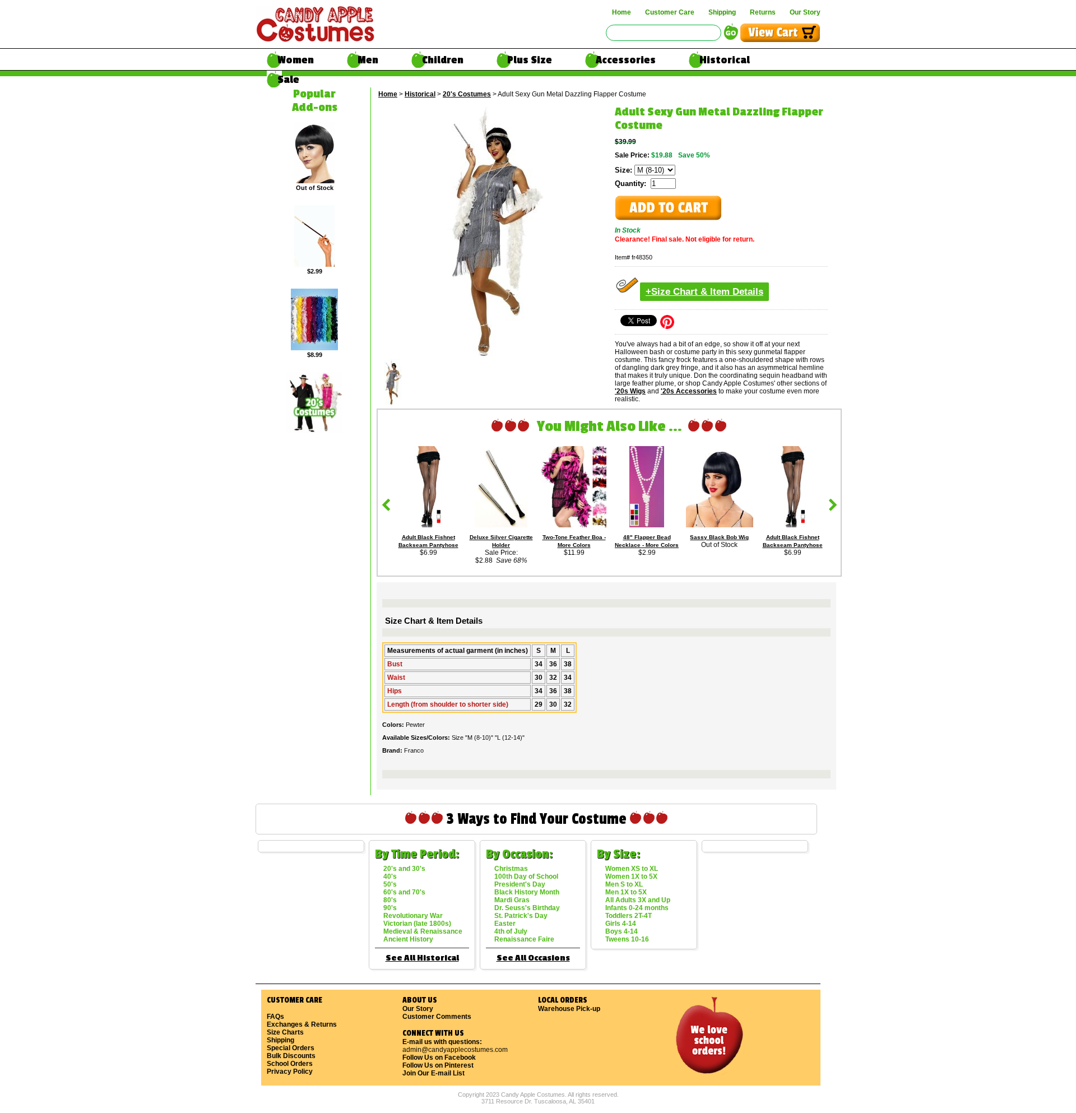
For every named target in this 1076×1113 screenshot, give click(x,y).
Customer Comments (436, 1017)
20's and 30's (404, 869)
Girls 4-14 (620, 924)
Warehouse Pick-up (569, 1009)
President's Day (519, 884)
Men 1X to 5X (626, 892)
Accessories (626, 60)
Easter (505, 924)
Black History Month (526, 892)
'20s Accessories (689, 391)
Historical (724, 60)
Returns (763, 12)
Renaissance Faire (524, 939)
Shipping (722, 12)
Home (621, 12)
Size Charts (285, 1032)
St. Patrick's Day (521, 916)
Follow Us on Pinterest (438, 1065)
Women (295, 60)
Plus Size (529, 60)
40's (390, 876)
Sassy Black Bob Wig (719, 537)
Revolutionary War (413, 916)
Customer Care (669, 12)
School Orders (290, 1064)
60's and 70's (404, 892)
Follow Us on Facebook (439, 1057)
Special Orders (290, 1048)
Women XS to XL (631, 869)
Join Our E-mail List (433, 1073)
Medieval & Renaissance (422, 931)
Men (368, 60)
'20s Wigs (630, 391)
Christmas (511, 869)
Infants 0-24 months (637, 908)
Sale (288, 79)
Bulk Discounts (291, 1056)
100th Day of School (526, 876)
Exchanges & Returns (302, 1024)
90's (390, 908)
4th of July (510, 931)
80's (390, 900)
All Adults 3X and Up (637, 900)
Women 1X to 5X (631, 876)
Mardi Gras (512, 900)
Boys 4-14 (621, 931)
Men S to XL (624, 884)
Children (442, 60)
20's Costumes (467, 94)
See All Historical (422, 958)
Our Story (805, 12)
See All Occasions (533, 958)
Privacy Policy (290, 1071)
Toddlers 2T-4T (628, 916)
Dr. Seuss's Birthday (527, 908)
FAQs (275, 1017)
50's (390, 884)
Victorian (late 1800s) (417, 924)
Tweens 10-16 (627, 939)
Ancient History (408, 939)
